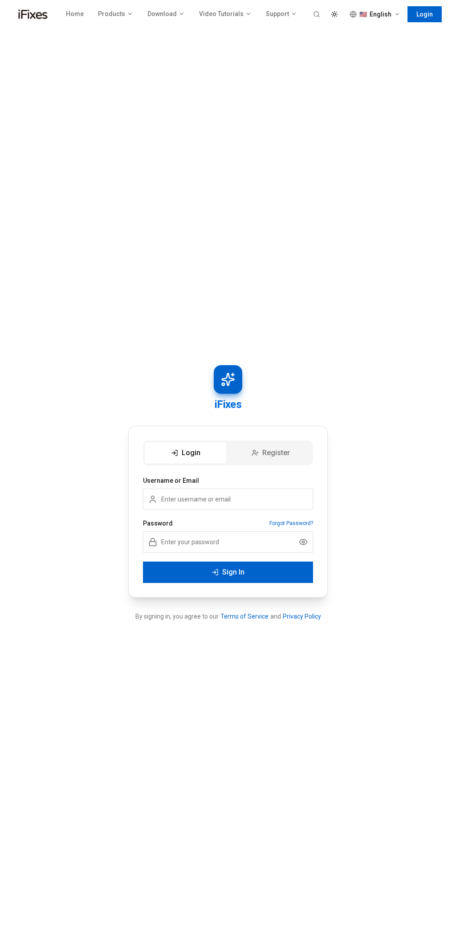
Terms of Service (244, 616)
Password (158, 523)
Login (424, 14)
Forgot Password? (291, 523)
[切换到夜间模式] (334, 14)
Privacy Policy (302, 616)
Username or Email (171, 480)
